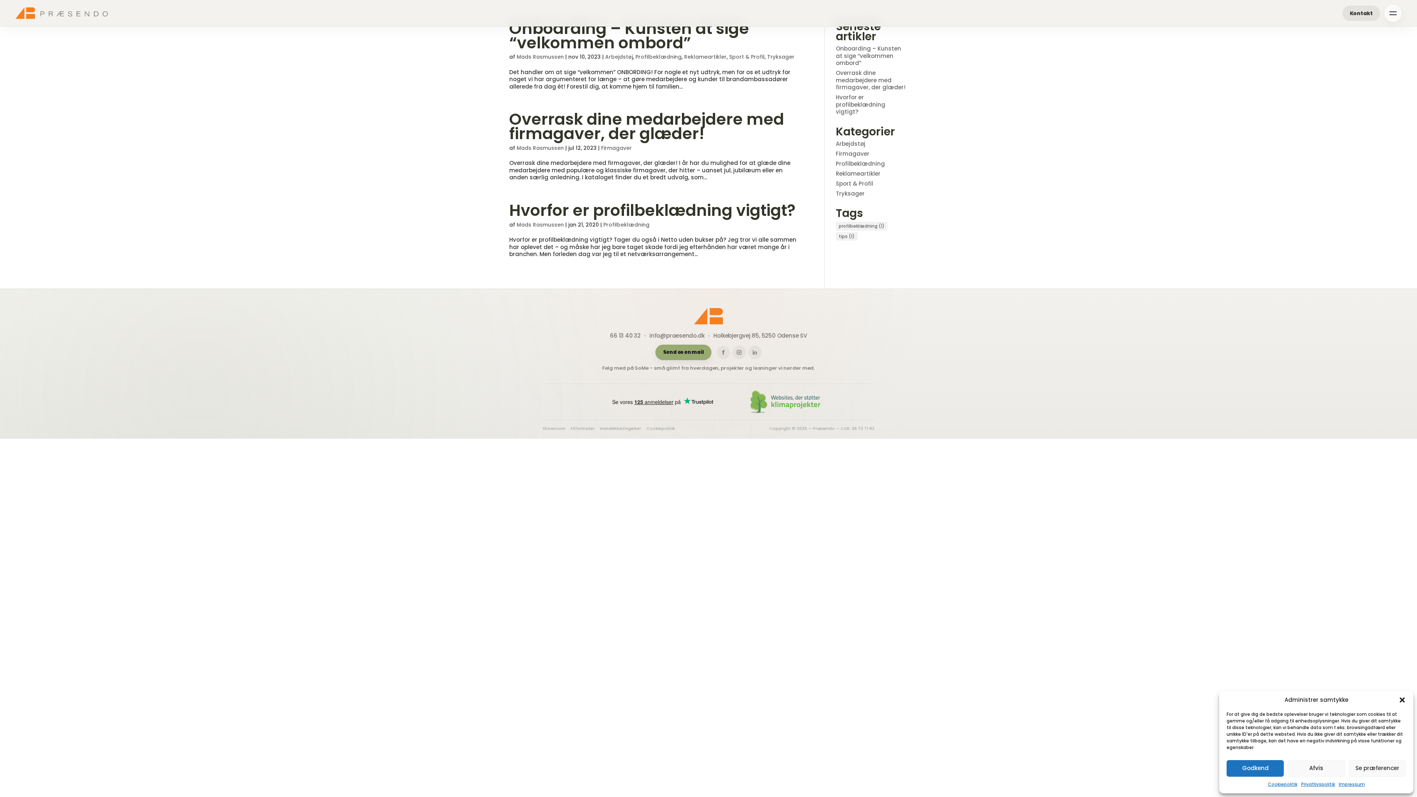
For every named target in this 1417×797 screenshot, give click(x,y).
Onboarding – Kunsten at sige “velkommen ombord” (629, 35)
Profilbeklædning (658, 57)
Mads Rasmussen (540, 57)
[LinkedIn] (755, 352)
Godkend (1255, 768)
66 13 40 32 (625, 335)
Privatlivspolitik (1318, 784)
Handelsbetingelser (620, 428)
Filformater (582, 428)
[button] (1402, 700)
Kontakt (1361, 13)
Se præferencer (1377, 768)
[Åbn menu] (1393, 13)
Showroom (553, 428)
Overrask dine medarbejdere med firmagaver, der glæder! (646, 126)
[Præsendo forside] (61, 12)
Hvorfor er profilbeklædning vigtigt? (652, 210)
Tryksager (780, 57)
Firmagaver (616, 148)
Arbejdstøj (619, 57)
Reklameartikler (705, 57)
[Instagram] (739, 352)
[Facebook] (723, 352)
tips (847, 236)
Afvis (1316, 768)
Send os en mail (683, 352)
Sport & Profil (747, 57)
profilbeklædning (862, 226)
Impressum (1352, 784)
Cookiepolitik (1282, 784)
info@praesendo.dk (676, 335)
